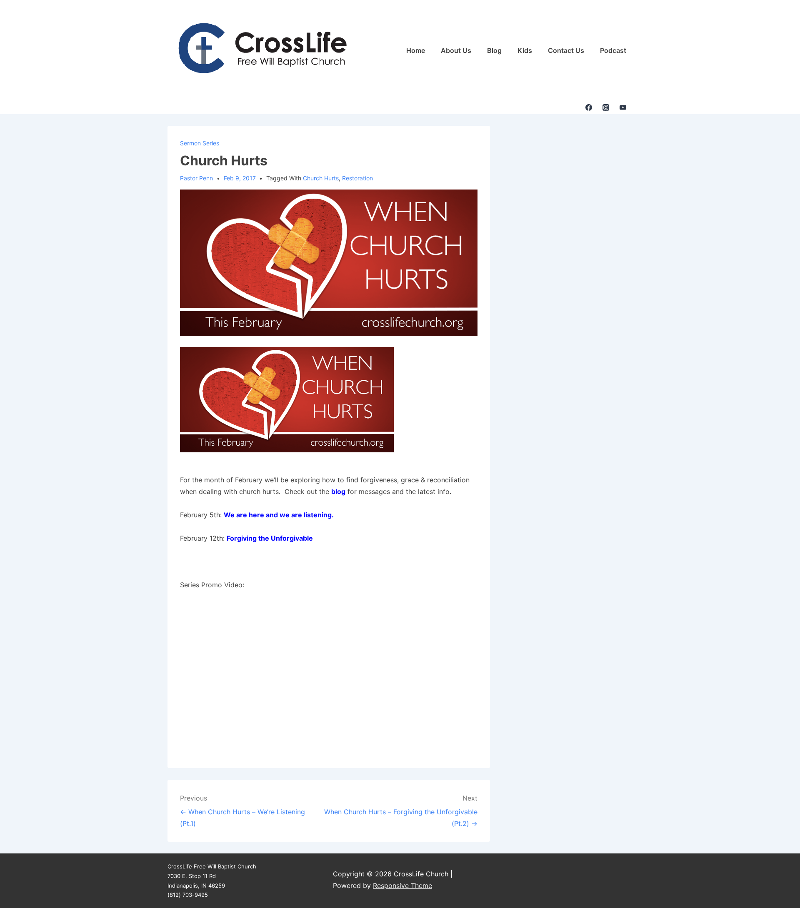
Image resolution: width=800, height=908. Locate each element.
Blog (494, 50)
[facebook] (589, 107)
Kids (525, 50)
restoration (357, 178)
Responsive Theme (402, 885)
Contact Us (566, 50)
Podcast (613, 50)
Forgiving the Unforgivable (270, 538)
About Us (456, 50)
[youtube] (623, 107)
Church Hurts (321, 178)
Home (415, 50)
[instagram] (606, 107)
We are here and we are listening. (279, 515)
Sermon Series (199, 143)
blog (338, 491)
